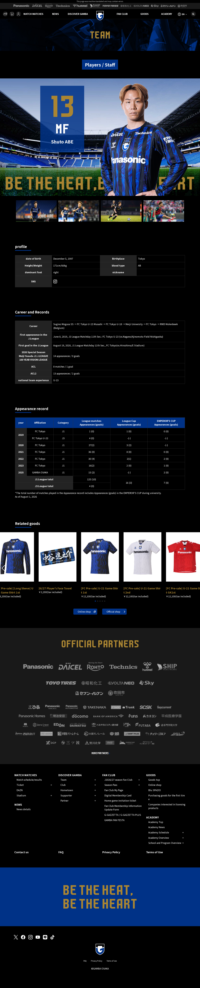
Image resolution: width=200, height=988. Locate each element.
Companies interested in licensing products (166, 806)
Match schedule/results (29, 779)
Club (63, 785)
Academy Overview (158, 837)
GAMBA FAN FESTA (114, 820)
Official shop (113, 611)
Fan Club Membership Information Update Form (123, 807)
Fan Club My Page (113, 790)
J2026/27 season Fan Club (118, 779)
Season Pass (110, 785)
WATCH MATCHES (33, 14)
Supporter (66, 795)
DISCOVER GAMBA (78, 14)
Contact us (21, 852)
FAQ (61, 852)
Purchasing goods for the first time (166, 797)
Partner (64, 800)
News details (24, 809)
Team (63, 779)
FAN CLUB (122, 14)
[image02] (78, 219)
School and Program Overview (164, 843)
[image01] (36, 219)
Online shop (84, 611)
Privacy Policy (111, 852)
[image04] (163, 219)
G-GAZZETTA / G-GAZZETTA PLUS (122, 815)
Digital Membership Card (117, 795)
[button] (197, 568)
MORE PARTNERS (100, 753)
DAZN (20, 790)
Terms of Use (154, 852)
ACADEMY (166, 14)
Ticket (20, 785)
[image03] (121, 219)
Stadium (21, 795)
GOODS (144, 14)
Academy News (156, 827)
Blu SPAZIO (154, 790)
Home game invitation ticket (120, 800)
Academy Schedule (158, 832)
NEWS (55, 14)
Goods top (154, 779)
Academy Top (155, 822)
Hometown (66, 790)
